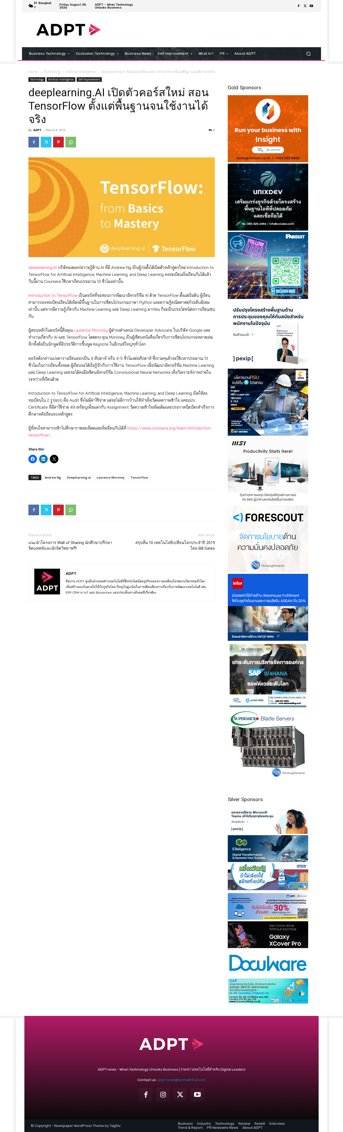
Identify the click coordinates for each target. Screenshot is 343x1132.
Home (33, 71)
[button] (308, 53)
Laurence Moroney (91, 330)
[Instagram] (163, 1094)
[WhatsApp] (70, 142)
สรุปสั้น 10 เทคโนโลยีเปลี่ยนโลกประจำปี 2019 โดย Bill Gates (175, 545)
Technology (52, 71)
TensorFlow (139, 477)
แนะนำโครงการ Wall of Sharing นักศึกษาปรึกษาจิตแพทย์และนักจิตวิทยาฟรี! (70, 545)
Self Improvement (89, 79)
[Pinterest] (58, 142)
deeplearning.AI (42, 267)
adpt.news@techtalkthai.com (181, 1080)
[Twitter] (305, 6)
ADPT (37, 130)
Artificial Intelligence (81, 71)
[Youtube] (311, 6)
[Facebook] (298, 6)
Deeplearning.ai (79, 477)
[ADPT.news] (68, 30)
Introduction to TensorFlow (53, 295)
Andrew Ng (53, 477)
